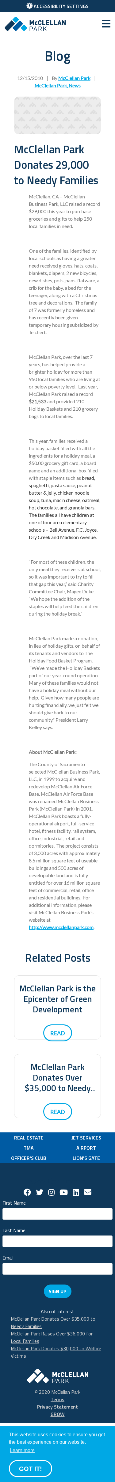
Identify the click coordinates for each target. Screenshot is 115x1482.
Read (57, 1033)
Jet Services (86, 1137)
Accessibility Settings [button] (61, 6)
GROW (58, 1414)
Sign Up (58, 1291)
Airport (86, 1147)
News (75, 85)
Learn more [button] (22, 1450)
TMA (29, 1147)
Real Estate (29, 1137)
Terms (57, 1399)
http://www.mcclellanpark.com (61, 927)
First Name (14, 1202)
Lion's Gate (86, 1158)
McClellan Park (51, 85)
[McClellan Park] (35, 23)
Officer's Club (28, 1158)
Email (7, 1257)
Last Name (13, 1230)
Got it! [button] (30, 1468)
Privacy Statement (57, 1406)
